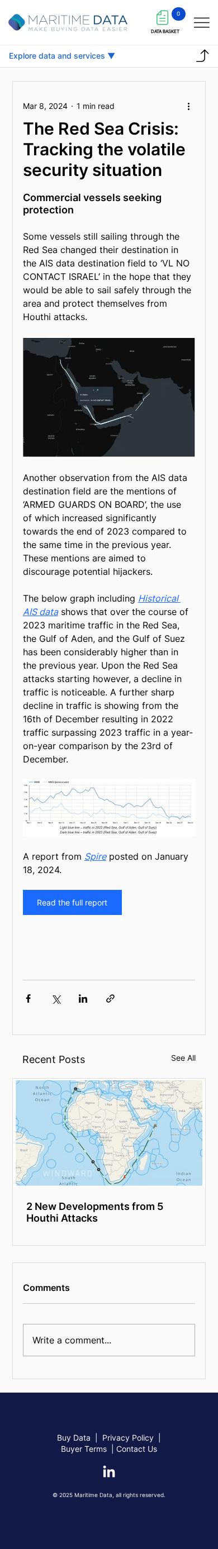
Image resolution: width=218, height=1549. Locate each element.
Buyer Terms (85, 1448)
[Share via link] (110, 998)
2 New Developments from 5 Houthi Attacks (94, 1212)
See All (183, 1057)
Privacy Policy (128, 1437)
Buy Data (74, 1437)
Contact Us (136, 1448)
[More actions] (188, 106)
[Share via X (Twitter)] (55, 998)
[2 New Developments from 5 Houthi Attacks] (109, 1133)
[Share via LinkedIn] (83, 998)
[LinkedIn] (109, 1472)
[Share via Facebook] (28, 998)
